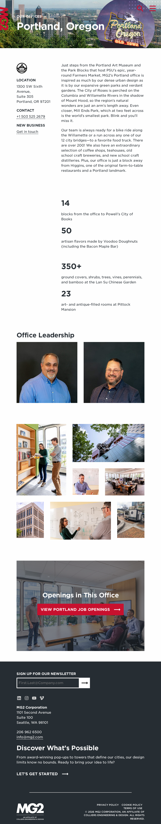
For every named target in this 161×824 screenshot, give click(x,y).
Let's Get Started (37, 774)
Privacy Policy (108, 804)
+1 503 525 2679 (31, 117)
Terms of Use (132, 808)
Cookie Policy (132, 804)
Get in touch (27, 132)
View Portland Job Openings (75, 609)
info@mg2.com (30, 737)
